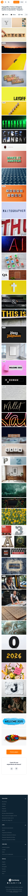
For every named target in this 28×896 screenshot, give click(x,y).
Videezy (3, 806)
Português (4, 866)
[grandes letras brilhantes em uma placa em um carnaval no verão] (14, 227)
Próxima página (14, 752)
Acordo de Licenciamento (7, 828)
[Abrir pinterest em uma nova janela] (14, 882)
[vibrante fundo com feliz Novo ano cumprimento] (14, 62)
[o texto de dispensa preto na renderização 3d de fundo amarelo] (14, 94)
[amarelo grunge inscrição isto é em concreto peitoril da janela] (14, 317)
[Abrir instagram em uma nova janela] (9, 882)
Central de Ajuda (5, 847)
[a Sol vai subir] (14, 47)
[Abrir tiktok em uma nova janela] (16, 882)
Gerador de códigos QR (7, 820)
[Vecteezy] (2, 2)
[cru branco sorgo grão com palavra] (14, 566)
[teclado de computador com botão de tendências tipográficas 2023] (18, 552)
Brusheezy (4, 801)
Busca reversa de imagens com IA (9, 815)
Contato (3, 849)
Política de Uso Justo (14, 892)
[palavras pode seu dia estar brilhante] (14, 671)
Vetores (6, 14)
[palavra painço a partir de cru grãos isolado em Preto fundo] (14, 406)
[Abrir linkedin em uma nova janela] (11, 882)
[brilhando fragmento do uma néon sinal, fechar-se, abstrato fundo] (14, 419)
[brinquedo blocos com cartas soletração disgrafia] (14, 261)
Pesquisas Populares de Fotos (8, 837)
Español (4, 864)
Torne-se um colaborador (7, 854)
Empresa (4, 808)
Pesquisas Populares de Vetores (9, 835)
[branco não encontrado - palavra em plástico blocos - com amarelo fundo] (14, 287)
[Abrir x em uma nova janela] (18, 882)
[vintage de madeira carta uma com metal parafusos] (8, 542)
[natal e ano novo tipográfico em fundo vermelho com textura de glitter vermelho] (6, 530)
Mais (3, 873)
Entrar (22, 2)
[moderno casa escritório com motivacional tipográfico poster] (14, 474)
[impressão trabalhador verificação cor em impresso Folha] (14, 597)
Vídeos (14, 14)
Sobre (3, 852)
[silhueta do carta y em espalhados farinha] (6, 22)
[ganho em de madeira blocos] (14, 450)
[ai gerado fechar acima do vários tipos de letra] (14, 628)
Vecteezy (4, 804)
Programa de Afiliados (7, 832)
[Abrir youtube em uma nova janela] (20, 882)
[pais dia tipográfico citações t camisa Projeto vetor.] (6, 552)
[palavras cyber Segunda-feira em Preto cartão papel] (14, 137)
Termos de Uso (9, 891)
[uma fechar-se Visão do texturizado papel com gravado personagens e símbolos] (14, 613)
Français (4, 871)
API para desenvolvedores (7, 813)
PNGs (21, 14)
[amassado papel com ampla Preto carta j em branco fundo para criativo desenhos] (14, 688)
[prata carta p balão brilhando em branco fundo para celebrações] (6, 461)
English (3, 862)
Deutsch (4, 869)
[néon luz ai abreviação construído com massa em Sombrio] (14, 244)
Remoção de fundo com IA (8, 818)
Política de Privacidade (17, 891)
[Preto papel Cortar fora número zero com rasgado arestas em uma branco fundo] (14, 642)
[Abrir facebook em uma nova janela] (7, 882)
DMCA (3, 830)
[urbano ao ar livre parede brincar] (17, 275)
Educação (4, 811)
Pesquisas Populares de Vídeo (8, 839)
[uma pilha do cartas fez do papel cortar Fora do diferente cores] (19, 22)
